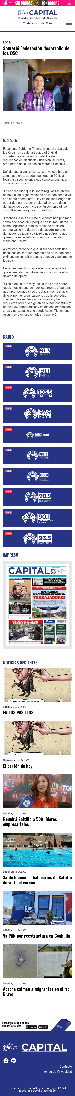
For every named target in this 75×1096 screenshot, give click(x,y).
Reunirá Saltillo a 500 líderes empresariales (30, 822)
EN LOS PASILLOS (18, 712)
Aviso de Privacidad (58, 1072)
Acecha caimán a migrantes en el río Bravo (36, 991)
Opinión (8, 760)
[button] (69, 25)
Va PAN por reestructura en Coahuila (36, 935)
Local (7, 42)
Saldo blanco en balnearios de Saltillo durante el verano (37, 880)
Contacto (66, 1066)
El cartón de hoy (17, 765)
